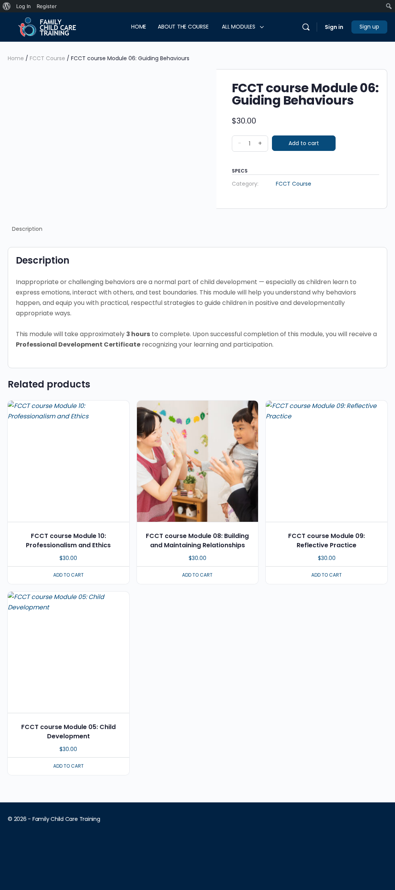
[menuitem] (7, 6)
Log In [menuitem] (23, 6)
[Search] (306, 27)
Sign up (369, 26)
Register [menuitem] (47, 6)
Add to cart (304, 143)
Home (16, 58)
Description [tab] (27, 229)
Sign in (334, 27)
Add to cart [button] (68, 575)
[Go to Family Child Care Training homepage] (45, 26)
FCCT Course (47, 58)
